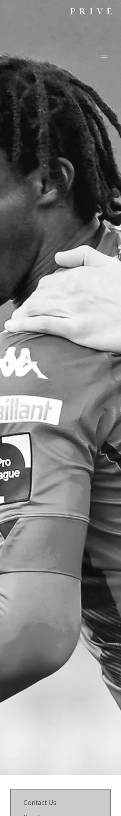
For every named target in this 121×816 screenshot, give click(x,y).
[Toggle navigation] (104, 55)
